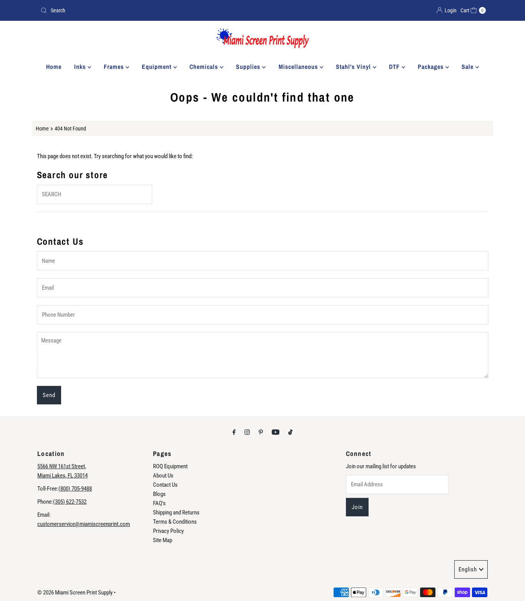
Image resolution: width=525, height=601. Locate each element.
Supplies (249, 66)
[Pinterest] (261, 432)
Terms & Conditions (175, 521)
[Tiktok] (290, 432)
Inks (81, 66)
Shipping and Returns (176, 512)
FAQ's (159, 503)
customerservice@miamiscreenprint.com (83, 524)
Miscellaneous (299, 66)
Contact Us (165, 484)
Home (53, 66)
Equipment (157, 66)
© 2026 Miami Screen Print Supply (75, 592)
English (468, 569)
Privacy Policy (168, 531)
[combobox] (148, 10)
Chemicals (204, 66)
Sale (468, 66)
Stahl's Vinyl (354, 66)
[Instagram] (247, 432)
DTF (395, 66)
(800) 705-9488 (75, 488)
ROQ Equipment (170, 466)
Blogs (159, 494)
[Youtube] (275, 432)
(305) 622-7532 (69, 501)
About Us (163, 475)
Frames (115, 66)
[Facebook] (234, 432)
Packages (431, 66)
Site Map (162, 540)
